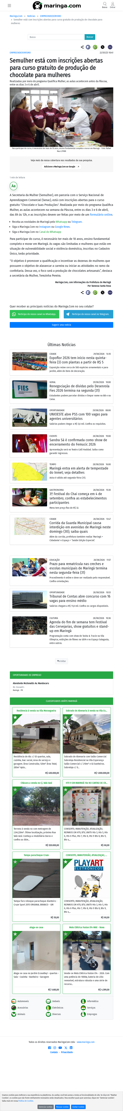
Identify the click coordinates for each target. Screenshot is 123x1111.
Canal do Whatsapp (50, 232)
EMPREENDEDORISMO (50, 16)
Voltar (63, 661)
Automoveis (23, 1001)
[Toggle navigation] (9, 5)
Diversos (56, 1014)
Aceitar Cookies (78, 1107)
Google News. (62, 226)
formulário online (101, 215)
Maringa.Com (16, 16)
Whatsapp (62, 221)
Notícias (31, 16)
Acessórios (23, 1007)
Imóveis (56, 1001)
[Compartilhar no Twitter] (103, 46)
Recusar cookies (62, 1107)
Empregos (92, 1014)
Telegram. (76, 221)
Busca (104, 7)
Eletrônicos (57, 1007)
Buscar (90, 37)
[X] (65, 1047)
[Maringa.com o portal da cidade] (57, 5)
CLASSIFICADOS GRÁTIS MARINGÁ (61, 701)
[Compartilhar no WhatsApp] (95, 46)
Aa (14, 186)
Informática (92, 1001)
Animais (21, 1014)
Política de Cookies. (26, 1101)
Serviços (91, 1007)
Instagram (45, 226)
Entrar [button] (112, 7)
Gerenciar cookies (45, 1107)
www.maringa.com (85, 1042)
